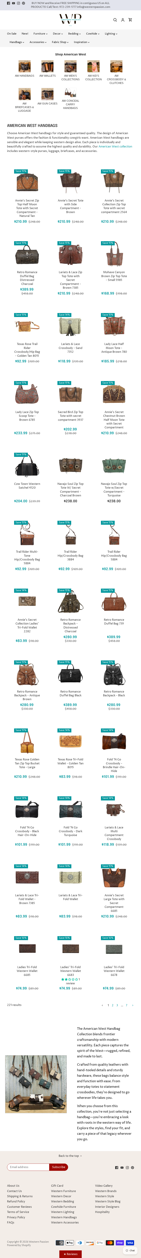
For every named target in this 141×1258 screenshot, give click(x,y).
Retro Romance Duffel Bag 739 (114, 622)
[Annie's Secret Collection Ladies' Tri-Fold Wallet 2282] (27, 601)
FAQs (10, 1223)
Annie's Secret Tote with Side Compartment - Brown (70, 206)
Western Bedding (62, 1201)
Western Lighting (62, 1212)
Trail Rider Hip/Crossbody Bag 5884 (114, 555)
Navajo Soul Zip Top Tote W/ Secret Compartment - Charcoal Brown (70, 489)
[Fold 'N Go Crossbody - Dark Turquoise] (70, 809)
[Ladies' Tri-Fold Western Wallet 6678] (114, 949)
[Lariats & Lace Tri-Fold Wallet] (70, 877)
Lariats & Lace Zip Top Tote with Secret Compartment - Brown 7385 (70, 280)
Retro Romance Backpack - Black (114, 693)
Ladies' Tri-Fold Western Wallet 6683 (70, 971)
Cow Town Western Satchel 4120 (27, 486)
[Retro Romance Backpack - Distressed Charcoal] (70, 601)
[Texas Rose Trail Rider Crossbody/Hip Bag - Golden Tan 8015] (27, 326)
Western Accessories (65, 1223)
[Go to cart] (130, 20)
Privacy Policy (16, 1217)
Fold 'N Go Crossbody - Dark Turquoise (70, 831)
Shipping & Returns (20, 1196)
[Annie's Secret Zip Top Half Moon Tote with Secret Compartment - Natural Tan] (27, 182)
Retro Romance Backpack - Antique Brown (27, 695)
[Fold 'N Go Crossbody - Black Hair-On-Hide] (27, 809)
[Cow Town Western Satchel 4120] (27, 466)
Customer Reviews (19, 1207)
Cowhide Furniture (63, 1207)
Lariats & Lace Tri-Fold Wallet (71, 897)
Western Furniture (63, 1191)
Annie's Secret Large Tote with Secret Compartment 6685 (114, 903)
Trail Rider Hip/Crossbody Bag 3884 (70, 555)
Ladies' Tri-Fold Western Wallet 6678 (114, 971)
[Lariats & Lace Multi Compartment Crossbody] (114, 809)
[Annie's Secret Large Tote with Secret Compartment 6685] (114, 877)
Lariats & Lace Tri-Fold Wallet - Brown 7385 (27, 899)
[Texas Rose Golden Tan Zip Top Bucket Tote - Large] (27, 741)
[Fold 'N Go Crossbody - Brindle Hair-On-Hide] (114, 741)
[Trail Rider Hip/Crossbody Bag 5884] (114, 534)
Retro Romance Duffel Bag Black (71, 693)
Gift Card (57, 1186)
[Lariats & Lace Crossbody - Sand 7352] (70, 326)
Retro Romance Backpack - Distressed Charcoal (70, 625)
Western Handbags (64, 1217)
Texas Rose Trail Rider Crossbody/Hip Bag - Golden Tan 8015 (27, 350)
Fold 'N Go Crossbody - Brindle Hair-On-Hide (114, 765)
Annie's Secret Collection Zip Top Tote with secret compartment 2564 (114, 206)
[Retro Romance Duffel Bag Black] (70, 673)
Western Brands (106, 1191)
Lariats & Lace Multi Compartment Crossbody (114, 833)
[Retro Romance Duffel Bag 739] (114, 601)
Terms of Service (18, 1212)
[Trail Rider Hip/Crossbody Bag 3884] (70, 534)
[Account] (123, 20)
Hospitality (102, 1212)
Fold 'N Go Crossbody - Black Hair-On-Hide (27, 831)
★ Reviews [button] (71, 1254)
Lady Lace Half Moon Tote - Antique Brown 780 (114, 348)
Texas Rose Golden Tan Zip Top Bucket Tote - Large (27, 763)
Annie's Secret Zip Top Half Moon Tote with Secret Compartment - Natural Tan (27, 208)
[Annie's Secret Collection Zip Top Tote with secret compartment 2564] (114, 182)
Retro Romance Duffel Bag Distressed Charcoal (27, 278)
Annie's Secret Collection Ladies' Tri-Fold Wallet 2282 (27, 625)
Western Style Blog (108, 1201)
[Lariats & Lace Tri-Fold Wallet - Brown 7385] (27, 877)
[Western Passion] (70, 16)
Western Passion (39, 1242)
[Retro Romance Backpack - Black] (114, 673)
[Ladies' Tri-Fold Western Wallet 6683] (70, 949)
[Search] (115, 20)
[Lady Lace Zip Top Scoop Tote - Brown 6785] (27, 394)
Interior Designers (107, 1207)
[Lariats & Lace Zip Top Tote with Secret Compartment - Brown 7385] (70, 254)
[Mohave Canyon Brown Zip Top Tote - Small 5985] (114, 254)
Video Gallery (104, 1186)
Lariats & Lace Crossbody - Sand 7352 (70, 348)
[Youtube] (13, 3)
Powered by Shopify (19, 1245)
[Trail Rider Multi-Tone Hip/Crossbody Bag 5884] (27, 534)
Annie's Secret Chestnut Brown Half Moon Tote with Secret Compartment (114, 420)
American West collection (115, 146)
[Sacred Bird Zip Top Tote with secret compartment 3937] (70, 394)
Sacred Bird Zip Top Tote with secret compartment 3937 (70, 416)
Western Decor (61, 1196)
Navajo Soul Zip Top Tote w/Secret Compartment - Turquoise (114, 489)
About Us (13, 1186)
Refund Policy (16, 1201)
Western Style (104, 1196)
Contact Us (14, 1191)
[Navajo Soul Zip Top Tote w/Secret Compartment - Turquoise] (114, 466)
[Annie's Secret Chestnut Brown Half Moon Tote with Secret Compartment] (114, 394)
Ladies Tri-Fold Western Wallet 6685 (27, 971)
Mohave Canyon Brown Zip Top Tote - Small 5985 (114, 276)
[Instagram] (18, 3)
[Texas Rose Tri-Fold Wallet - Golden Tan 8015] (70, 741)
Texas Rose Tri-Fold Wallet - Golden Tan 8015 (70, 763)
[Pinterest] (23, 3)
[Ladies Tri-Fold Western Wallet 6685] (27, 949)
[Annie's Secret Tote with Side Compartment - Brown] (70, 182)
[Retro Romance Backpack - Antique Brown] (27, 673)
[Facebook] (8, 3)
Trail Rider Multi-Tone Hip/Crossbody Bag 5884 (27, 557)
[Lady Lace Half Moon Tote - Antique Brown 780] (114, 326)
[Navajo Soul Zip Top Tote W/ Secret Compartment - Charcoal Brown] (70, 466)
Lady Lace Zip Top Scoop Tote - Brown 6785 (27, 416)
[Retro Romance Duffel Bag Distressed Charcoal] (27, 254)
